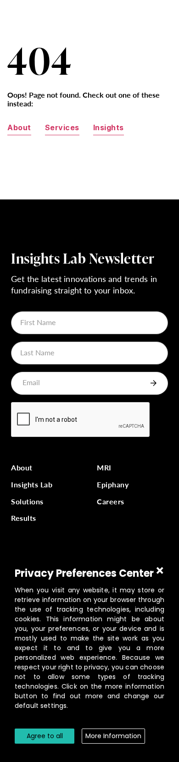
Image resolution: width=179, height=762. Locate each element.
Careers (110, 502)
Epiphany (113, 485)
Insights (108, 128)
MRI (104, 468)
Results (23, 518)
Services (62, 128)
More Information (113, 735)
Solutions (27, 502)
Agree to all (45, 735)
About (19, 128)
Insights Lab (31, 485)
